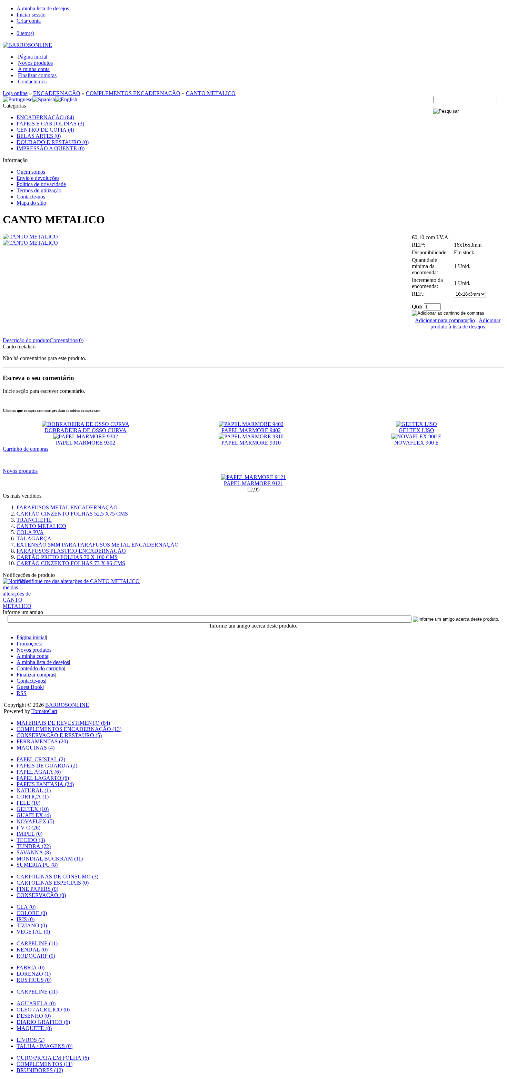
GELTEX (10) (33, 809)
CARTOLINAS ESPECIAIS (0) (53, 883)
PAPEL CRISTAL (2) (41, 759)
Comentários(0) (66, 340)
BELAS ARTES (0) (39, 136)
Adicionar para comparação (445, 320)
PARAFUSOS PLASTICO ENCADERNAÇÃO (71, 551)
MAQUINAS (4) (35, 748)
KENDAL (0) (32, 950)
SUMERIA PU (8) (37, 865)
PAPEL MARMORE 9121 (253, 483)
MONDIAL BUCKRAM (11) (50, 859)
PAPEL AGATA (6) (39, 772)
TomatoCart (44, 711)
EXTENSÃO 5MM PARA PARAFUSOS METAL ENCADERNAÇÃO (98, 545)
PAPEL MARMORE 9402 (251, 430)
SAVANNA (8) (34, 852)
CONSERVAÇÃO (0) (41, 895)
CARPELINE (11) (37, 943)
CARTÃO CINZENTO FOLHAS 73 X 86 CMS (71, 563)
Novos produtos (35, 63)
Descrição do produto (26, 340)
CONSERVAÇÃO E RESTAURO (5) (59, 735)
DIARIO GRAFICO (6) (43, 1022)
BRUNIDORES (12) (40, 1070)
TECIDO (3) (31, 840)
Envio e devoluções (38, 178)
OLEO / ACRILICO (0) (43, 1009)
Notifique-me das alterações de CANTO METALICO (81, 581)
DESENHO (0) (34, 1016)
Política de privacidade (41, 184)
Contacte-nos (32, 81)
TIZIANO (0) (32, 925)
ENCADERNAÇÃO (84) (45, 117)
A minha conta (34, 69)
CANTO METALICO (211, 93)
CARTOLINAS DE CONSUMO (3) (57, 876)
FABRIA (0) (30, 967)
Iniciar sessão (31, 15)
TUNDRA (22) (34, 846)
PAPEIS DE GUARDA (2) (47, 765)
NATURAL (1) (34, 790)
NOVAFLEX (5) (35, 821)
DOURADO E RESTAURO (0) (53, 142)
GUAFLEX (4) (34, 815)
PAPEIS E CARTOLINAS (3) (50, 123)
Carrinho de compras (25, 449)
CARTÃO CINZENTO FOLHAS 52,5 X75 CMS (72, 514)
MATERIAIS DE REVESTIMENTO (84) (63, 723)
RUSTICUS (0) (34, 980)
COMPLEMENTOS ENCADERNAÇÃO (133, 93)
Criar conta (29, 21)
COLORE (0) (32, 913)
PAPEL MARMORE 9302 (85, 443)
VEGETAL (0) (33, 932)
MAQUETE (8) (34, 1028)
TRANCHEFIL (34, 520)
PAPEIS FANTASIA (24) (45, 784)
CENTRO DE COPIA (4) (45, 130)
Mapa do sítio (31, 203)
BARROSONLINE (67, 705)
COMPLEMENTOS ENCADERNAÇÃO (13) (69, 729)
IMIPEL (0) (29, 834)
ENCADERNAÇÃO (56, 93)
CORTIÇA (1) (33, 797)
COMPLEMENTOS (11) (44, 1064)
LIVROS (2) (30, 1040)
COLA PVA (30, 532)
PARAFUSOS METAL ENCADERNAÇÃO (67, 507)
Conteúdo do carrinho (40, 668)
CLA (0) (26, 907)
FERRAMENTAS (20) (42, 741)
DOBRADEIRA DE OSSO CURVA (85, 430)
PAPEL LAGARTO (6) (43, 778)
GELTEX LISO (416, 430)
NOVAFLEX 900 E (416, 443)
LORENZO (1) (34, 974)
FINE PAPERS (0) (37, 889)
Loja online (15, 93)
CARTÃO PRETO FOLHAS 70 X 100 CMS (67, 557)
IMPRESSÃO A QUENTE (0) (50, 148)
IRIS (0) (25, 919)
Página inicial (32, 57)
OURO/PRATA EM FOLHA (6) (53, 1058)
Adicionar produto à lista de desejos (465, 323)
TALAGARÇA (34, 538)
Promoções (29, 644)
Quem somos (31, 172)
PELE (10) (28, 803)
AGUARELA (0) (36, 1003)
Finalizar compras (37, 75)
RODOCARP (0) (36, 956)
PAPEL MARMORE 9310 (251, 443)
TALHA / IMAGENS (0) (44, 1046)
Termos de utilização (39, 190)
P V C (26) (28, 828)
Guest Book (30, 687)
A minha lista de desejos (43, 8)
